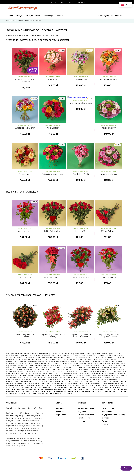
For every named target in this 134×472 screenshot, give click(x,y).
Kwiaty (10, 16)
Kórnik (39, 393)
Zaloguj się (104, 16)
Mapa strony (61, 415)
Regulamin (82, 412)
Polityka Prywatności (86, 415)
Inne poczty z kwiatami (64, 393)
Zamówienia (107, 412)
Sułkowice (32, 393)
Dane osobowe (108, 408)
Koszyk (118, 16)
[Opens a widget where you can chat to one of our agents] (126, 468)
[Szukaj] (126, 15)
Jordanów (24, 393)
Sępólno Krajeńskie (49, 393)
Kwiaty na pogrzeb (33, 16)
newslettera (63, 2)
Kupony (105, 424)
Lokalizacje (48, 16)
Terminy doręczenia (86, 408)
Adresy (105, 421)
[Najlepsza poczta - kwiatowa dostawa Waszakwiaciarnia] (22, 8)
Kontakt (60, 16)
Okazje (19, 16)
